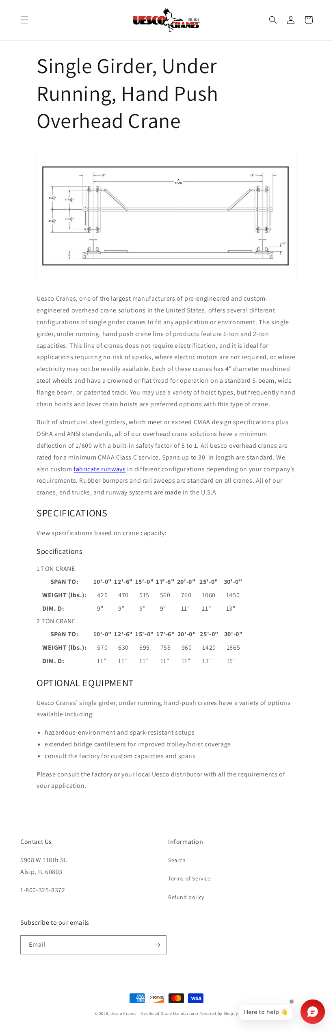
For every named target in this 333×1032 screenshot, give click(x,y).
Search (177, 860)
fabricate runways (99, 469)
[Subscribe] (157, 944)
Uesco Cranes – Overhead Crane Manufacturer (154, 1013)
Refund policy (186, 897)
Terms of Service (189, 878)
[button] (24, 20)
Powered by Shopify (218, 1013)
